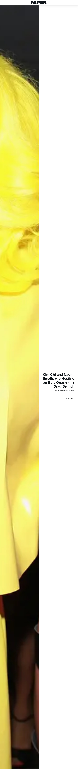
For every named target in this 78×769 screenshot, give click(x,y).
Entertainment (62, 390)
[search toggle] (73, 3)
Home (55, 390)
